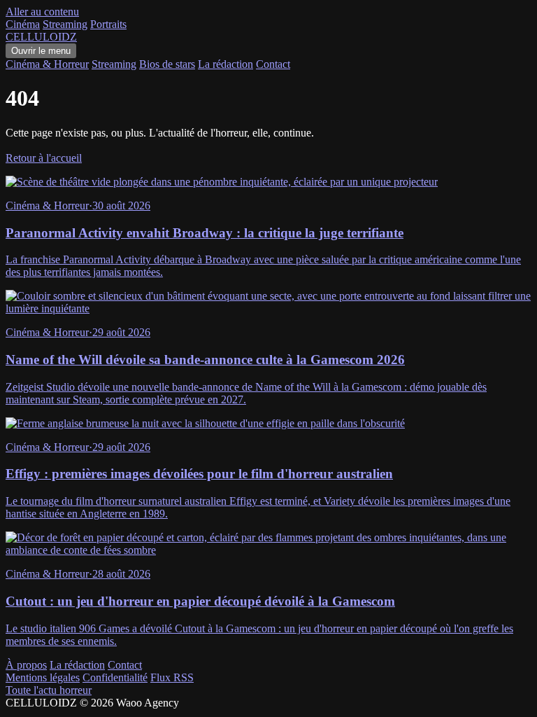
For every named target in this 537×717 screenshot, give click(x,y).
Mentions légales (43, 677)
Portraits (108, 24)
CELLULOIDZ (41, 37)
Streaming (65, 24)
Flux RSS (172, 677)
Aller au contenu (42, 12)
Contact (273, 64)
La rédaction (225, 64)
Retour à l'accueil (44, 158)
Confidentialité (115, 677)
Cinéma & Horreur (47, 64)
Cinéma (23, 24)
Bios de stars (167, 64)
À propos (26, 665)
